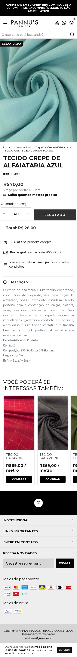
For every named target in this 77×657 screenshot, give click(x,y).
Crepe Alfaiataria (57, 147)
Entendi (64, 650)
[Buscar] (72, 35)
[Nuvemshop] (38, 639)
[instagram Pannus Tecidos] (38, 503)
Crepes (39, 147)
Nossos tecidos (22, 147)
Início (6, 147)
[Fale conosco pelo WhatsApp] (64, 23)
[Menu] (6, 23)
